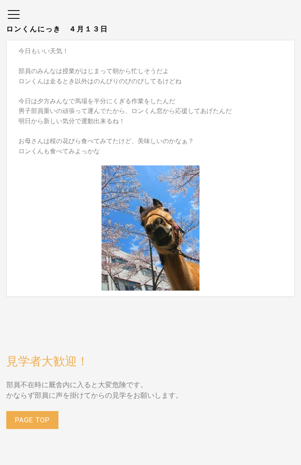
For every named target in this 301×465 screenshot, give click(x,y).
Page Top (32, 420)
